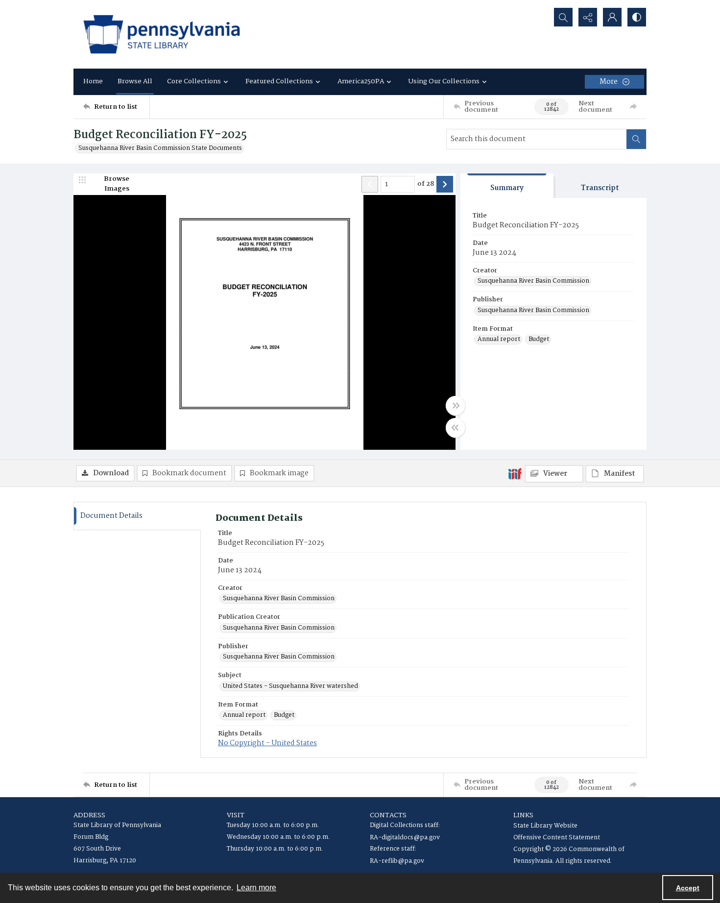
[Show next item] (444, 184)
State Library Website (545, 826)
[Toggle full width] (455, 405)
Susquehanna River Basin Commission (533, 281)
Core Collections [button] (194, 81)
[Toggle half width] (455, 428)
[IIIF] (515, 473)
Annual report (499, 339)
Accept (687, 888)
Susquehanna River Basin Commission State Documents (160, 148)
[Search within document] (636, 139)
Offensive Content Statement (556, 837)
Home (93, 81)
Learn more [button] (256, 887)
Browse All (135, 81)
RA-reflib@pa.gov (397, 861)
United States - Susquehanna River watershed (290, 686)
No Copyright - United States (267, 743)
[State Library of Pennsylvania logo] (161, 34)
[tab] (506, 185)
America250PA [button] (360, 81)
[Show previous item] (369, 184)
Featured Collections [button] (279, 81)
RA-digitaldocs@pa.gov (405, 837)
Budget (538, 339)
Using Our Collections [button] (444, 81)
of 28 (425, 184)
